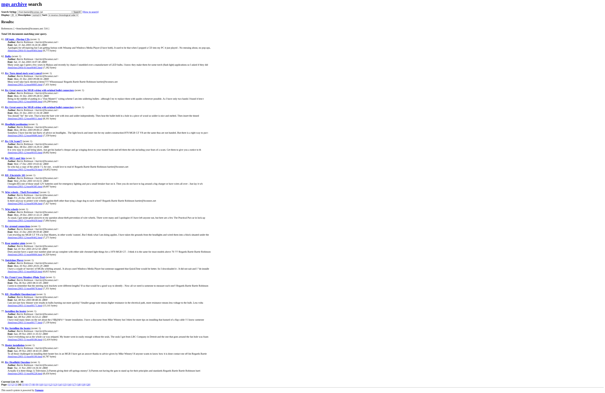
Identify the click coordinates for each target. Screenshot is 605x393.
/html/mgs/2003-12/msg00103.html (25, 152)
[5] (23, 384)
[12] (50, 384)
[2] (12, 384)
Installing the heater (15, 311)
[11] (46, 384)
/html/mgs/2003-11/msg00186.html (25, 339)
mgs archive (14, 4)
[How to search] (91, 12)
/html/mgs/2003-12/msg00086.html (25, 135)
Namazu (39, 390)
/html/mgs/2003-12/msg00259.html (25, 169)
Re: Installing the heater (18, 328)
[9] (37, 384)
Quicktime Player (14, 260)
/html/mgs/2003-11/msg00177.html (25, 322)
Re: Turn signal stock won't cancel (23, 73)
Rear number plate (15, 243)
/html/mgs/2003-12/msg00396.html (25, 203)
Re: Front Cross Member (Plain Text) (25, 277)
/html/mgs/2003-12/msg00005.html (25, 84)
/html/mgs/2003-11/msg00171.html (25, 305)
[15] (65, 384)
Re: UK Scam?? (13, 141)
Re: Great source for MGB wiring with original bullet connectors (39, 90)
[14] (60, 384)
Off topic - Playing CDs (17, 39)
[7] (30, 384)
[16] (69, 384)
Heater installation (15, 345)
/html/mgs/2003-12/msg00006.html (25, 101)
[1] (9, 384)
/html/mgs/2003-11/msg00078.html (25, 288)
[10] (41, 384)
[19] (83, 384)
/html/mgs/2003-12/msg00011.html (25, 118)
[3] (16, 384)
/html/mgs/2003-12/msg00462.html (25, 237)
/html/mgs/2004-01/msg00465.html (25, 67)
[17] (74, 384)
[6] (26, 384)
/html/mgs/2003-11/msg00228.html (25, 373)
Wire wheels (11, 209)
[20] (88, 384)
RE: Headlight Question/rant (20, 294)
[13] (55, 384)
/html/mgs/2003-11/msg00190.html (25, 356)
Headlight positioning (16, 124)
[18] (79, 384)
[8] (33, 384)
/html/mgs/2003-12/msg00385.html (25, 186)
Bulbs (8, 56)
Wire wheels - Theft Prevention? (22, 192)
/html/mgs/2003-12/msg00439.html (25, 220)
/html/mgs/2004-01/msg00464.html (25, 50)
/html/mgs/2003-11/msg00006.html (25, 254)
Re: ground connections (17, 226)
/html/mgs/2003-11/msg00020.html (25, 271)
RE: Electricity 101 (15, 175)
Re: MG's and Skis (15, 158)
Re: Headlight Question (17, 362)
